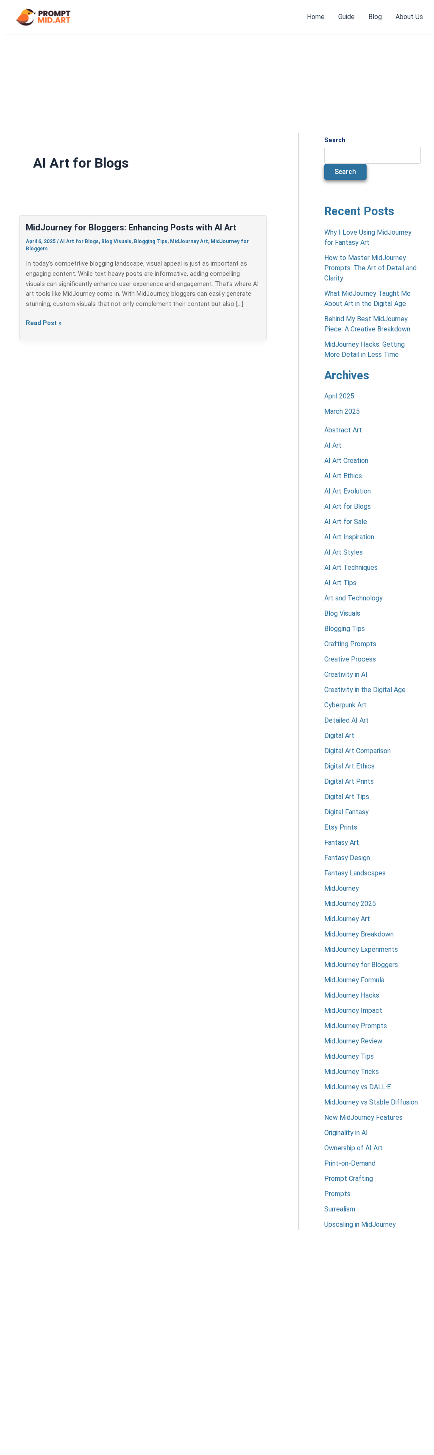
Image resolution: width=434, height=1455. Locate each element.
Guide (346, 17)
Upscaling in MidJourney (360, 1224)
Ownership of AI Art (353, 1148)
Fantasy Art (341, 842)
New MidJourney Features (363, 1117)
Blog (375, 17)
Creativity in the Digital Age (365, 690)
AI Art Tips (340, 583)
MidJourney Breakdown (359, 934)
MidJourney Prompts (355, 1026)
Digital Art (339, 736)
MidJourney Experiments (361, 949)
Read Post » (43, 322)
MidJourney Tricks (351, 1072)
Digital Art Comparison (357, 751)
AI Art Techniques (351, 567)
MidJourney (341, 888)
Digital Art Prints (349, 781)
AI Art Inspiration (349, 537)
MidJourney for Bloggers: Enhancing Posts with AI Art (131, 227)
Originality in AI (346, 1133)
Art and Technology (353, 598)
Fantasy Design (347, 858)
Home (316, 17)
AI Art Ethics (343, 476)
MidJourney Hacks (351, 995)
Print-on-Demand (350, 1163)
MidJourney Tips (349, 1056)
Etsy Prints (340, 827)
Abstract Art (343, 430)
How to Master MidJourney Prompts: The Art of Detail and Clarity (370, 268)
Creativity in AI (345, 674)
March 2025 (342, 411)
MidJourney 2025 (350, 904)
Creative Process (350, 659)
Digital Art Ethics (349, 766)
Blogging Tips (150, 241)
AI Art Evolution (347, 491)
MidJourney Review (353, 1041)
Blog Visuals (116, 241)
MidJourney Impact (353, 1010)
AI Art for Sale (345, 522)
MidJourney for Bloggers (361, 965)
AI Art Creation (346, 461)
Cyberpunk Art (345, 705)
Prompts (337, 1194)
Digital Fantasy (346, 812)
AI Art (333, 445)
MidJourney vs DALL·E (357, 1087)
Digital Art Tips (346, 797)
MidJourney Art (189, 241)
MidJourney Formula (354, 980)
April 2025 (339, 396)
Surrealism (339, 1209)
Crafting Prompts (350, 644)
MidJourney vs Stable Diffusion (371, 1102)
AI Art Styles (343, 552)
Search (334, 140)
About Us (409, 17)
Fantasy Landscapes (355, 873)
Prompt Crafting (348, 1179)
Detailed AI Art (346, 720)
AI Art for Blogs (79, 241)
